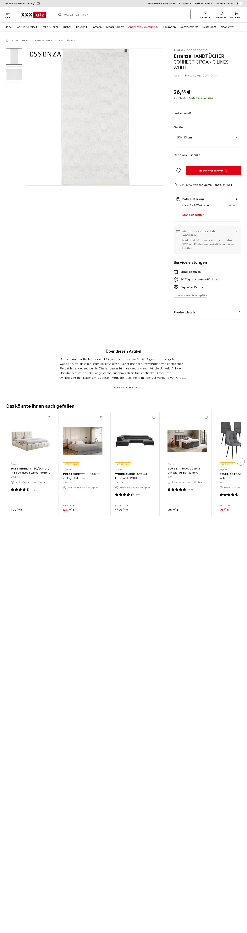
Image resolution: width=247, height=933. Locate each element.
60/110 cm (184, 137)
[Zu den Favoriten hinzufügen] (178, 170)
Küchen (67, 27)
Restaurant (209, 27)
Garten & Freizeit (27, 27)
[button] (14, 56)
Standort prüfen (193, 214)
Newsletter (227, 27)
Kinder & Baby (115, 27)
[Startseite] (7, 40)
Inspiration (169, 27)
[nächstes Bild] (241, 462)
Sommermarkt (189, 27)
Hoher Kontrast (226, 3)
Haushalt (81, 27)
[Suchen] (59, 14)
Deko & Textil (50, 27)
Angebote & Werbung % (143, 27)
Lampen (97, 27)
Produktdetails (185, 312)
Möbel (8, 27)
